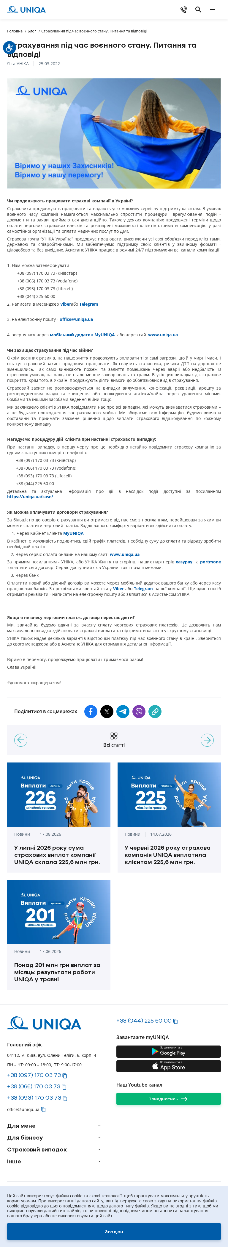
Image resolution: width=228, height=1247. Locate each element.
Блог (32, 31)
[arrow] (99, 1125)
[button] (90, 711)
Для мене (21, 1125)
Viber (65, 304)
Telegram (88, 304)
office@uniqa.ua (76, 319)
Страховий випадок (37, 1149)
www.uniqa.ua (163, 334)
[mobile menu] (212, 9)
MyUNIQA (73, 533)
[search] (198, 9)
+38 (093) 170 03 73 (34, 1097)
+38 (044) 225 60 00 (144, 1020)
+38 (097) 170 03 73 (34, 1075)
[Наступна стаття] (207, 740)
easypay (184, 562)
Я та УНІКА (18, 63)
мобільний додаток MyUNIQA (82, 334)
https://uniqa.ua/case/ (30, 496)
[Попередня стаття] (20, 740)
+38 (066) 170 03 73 (33, 1086)
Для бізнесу (25, 1137)
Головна (15, 31)
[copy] (155, 711)
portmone (210, 562)
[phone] (184, 9)
